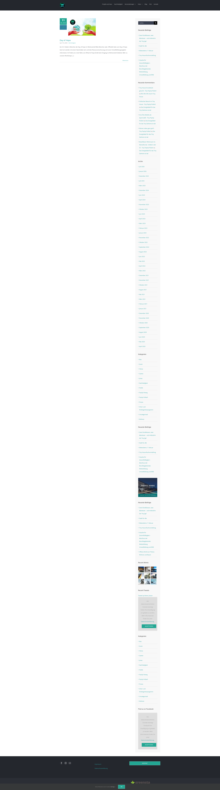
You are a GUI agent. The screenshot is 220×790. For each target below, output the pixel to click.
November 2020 (144, 318)
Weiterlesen (125, 60)
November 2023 (144, 204)
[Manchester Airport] (154, 576)
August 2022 (143, 252)
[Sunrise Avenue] (141, 569)
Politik (141, 388)
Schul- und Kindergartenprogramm (146, 408)
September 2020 (144, 327)
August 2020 (143, 332)
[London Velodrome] (141, 582)
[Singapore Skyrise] (147, 569)
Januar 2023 (142, 233)
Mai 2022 (142, 261)
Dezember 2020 (144, 313)
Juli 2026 (141, 166)
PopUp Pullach (143, 397)
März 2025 (142, 185)
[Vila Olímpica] (154, 582)
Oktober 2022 (143, 242)
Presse (141, 402)
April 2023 (142, 219)
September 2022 (144, 247)
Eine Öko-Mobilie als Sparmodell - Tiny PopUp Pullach (146, 118)
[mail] (70, 763)
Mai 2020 (142, 342)
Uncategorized (143, 414)
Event (140, 364)
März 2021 (142, 299)
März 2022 (142, 271)
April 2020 (142, 346)
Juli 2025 (141, 181)
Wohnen (141, 419)
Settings (112, 787)
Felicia (141, 369)
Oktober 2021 (143, 285)
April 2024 (142, 200)
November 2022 (144, 237)
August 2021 (143, 290)
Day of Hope (65, 40)
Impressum (98, 764)
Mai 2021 (142, 294)
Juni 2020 (142, 337)
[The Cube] (147, 582)
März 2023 (142, 223)
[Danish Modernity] (141, 576)
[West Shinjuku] (147, 576)
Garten (141, 374)
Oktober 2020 (143, 323)
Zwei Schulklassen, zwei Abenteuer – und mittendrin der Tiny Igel (147, 38)
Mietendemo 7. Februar (146, 50)
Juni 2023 (142, 214)
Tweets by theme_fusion (145, 595)
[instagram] (65, 763)
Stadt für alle (143, 46)
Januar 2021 (142, 308)
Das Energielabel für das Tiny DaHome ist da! (147, 134)
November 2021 (144, 280)
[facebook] (61, 763)
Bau (140, 359)
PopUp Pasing (143, 392)
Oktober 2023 (143, 209)
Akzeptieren (149, 626)
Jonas (140, 378)
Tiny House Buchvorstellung (147, 55)
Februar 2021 (143, 304)
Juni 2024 (142, 195)
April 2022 (142, 266)
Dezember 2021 (144, 275)
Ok (121, 786)
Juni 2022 (142, 256)
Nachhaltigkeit (72, 43)
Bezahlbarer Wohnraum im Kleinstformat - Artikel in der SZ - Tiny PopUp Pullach (147, 145)
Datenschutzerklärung (147, 621)
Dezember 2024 (144, 190)
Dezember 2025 (144, 176)
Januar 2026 (142, 171)
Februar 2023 (143, 228)
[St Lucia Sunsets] (154, 569)
